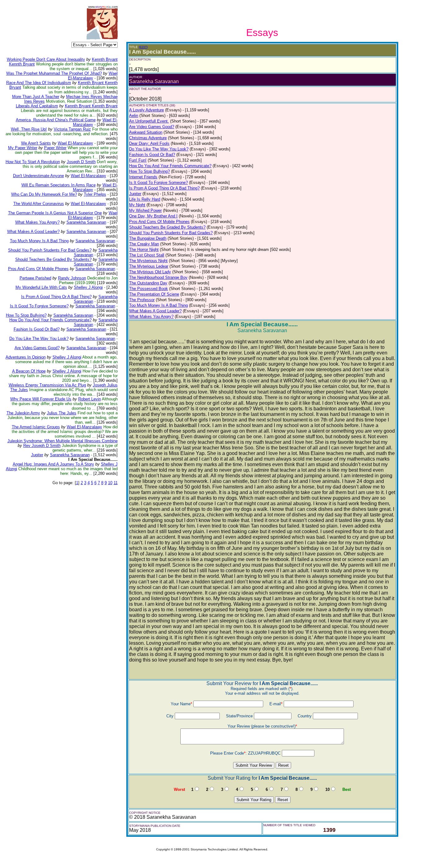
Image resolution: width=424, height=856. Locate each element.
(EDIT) (143, 47)
